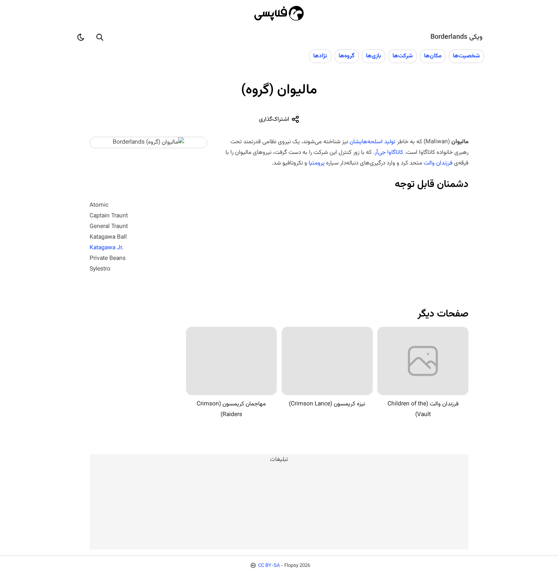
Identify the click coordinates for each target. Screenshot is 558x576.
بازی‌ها (373, 55)
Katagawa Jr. (106, 247)
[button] (99, 37)
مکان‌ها (432, 55)
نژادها (320, 55)
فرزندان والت (438, 163)
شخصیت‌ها (466, 55)
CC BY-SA (269, 566)
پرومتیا (317, 163)
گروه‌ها (347, 55)
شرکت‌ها (402, 55)
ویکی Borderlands (456, 37)
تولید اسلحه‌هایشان (373, 141)
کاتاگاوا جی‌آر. (388, 152)
